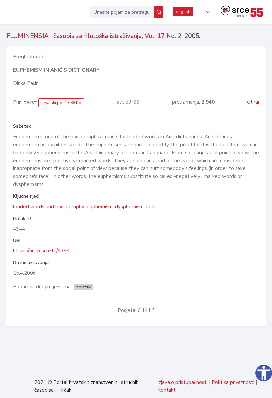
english (183, 11)
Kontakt (166, 390)
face (151, 206)
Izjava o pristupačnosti (182, 382)
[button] (207, 12)
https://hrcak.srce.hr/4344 (41, 250)
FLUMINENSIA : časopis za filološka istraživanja (74, 36)
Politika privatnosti (233, 382)
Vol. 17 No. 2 (163, 36)
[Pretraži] (158, 12)
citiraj (253, 102)
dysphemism (129, 206)
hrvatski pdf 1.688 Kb (61, 102)
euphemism (100, 206)
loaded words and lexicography (48, 206)
